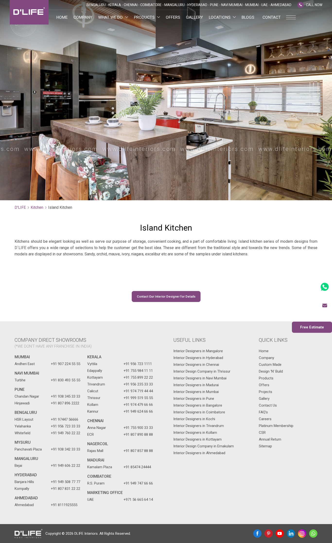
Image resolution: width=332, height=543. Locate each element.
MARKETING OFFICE (105, 492)
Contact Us (268, 405)
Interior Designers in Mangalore (198, 351)
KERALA (94, 357)
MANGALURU (26, 458)
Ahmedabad (26, 498)
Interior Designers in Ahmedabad (199, 453)
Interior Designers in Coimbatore (199, 412)
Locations (219, 17)
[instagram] (302, 533)
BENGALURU (26, 412)
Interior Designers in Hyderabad (198, 358)
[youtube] (280, 533)
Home (62, 17)
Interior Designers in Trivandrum (198, 426)
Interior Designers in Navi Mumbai (200, 378)
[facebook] (257, 533)
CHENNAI (95, 420)
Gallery (194, 17)
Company (82, 17)
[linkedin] (291, 533)
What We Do (110, 17)
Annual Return (270, 439)
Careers (265, 419)
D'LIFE (20, 207)
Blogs (248, 17)
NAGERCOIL (97, 444)
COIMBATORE (99, 476)
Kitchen (37, 207)
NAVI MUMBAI (27, 373)
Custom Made (270, 364)
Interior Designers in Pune (193, 398)
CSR (262, 432)
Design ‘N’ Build (271, 371)
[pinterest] (268, 533)
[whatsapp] (313, 533)
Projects (265, 392)
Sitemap (265, 446)
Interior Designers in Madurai (196, 385)
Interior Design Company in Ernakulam (203, 446)
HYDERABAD (26, 475)
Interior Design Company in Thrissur (201, 371)
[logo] (29, 12)
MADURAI (95, 460)
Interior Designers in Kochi (194, 419)
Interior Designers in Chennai (196, 364)
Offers (173, 17)
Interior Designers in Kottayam (197, 439)
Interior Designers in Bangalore (197, 405)
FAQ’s (263, 412)
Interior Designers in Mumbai (196, 392)
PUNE (20, 389)
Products (144, 17)
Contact (271, 17)
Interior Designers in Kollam (195, 432)
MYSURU (23, 442)
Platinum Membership (276, 426)
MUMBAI (22, 357)
